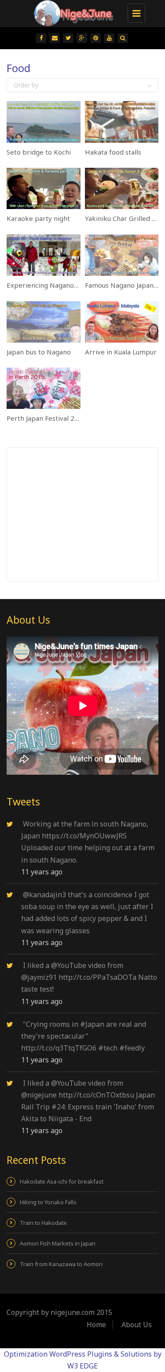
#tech (107, 1048)
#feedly (132, 1048)
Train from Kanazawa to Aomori (61, 1264)
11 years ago (41, 872)
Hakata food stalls (113, 152)
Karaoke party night (38, 218)
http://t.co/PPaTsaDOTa (97, 977)
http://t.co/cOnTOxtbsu (96, 1095)
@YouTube (68, 965)
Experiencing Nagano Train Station (61, 285)
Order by (26, 85)
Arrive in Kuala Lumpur (121, 351)
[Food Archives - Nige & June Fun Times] (80, 11)
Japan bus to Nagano (39, 351)
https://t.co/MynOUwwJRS (84, 836)
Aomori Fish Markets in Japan (57, 1243)
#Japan (92, 1024)
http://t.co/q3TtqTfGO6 (58, 1048)
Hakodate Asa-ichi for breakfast (61, 1181)
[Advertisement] (86, 514)
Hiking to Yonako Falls (48, 1202)
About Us (136, 1324)
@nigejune (39, 1095)
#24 (58, 1107)
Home (96, 1324)
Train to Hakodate (43, 1223)
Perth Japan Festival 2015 (46, 418)
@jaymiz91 (39, 977)
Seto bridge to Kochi (39, 152)
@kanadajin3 (44, 894)
